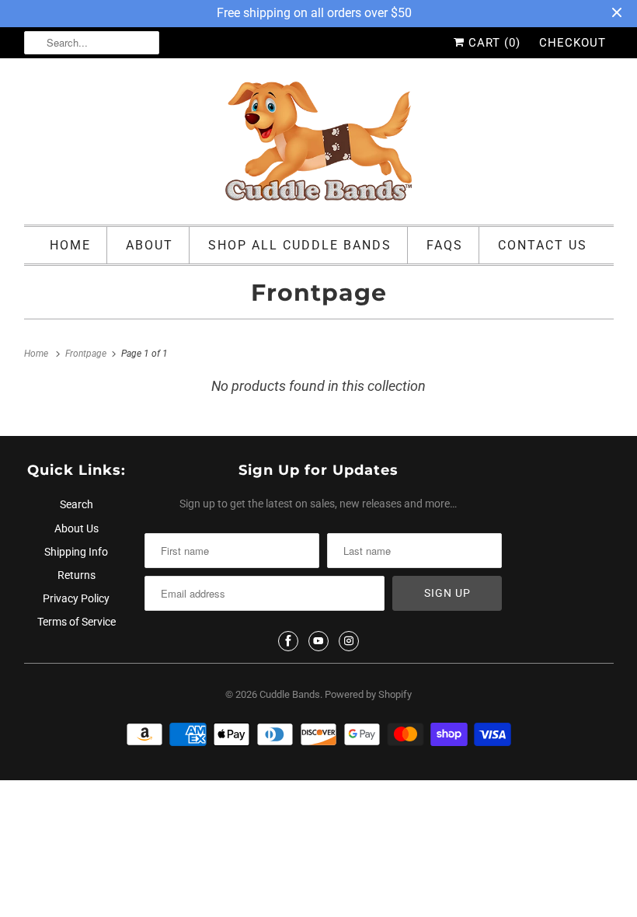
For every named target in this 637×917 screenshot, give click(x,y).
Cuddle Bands (289, 694)
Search (76, 504)
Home (70, 245)
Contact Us (542, 245)
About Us (76, 528)
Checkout (572, 43)
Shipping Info (76, 552)
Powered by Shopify (368, 694)
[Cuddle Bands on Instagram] (349, 641)
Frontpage (319, 292)
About (149, 245)
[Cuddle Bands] (319, 145)
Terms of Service (76, 621)
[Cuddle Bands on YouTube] (318, 641)
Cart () (492, 43)
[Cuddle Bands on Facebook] (288, 641)
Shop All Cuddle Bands (300, 245)
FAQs (444, 245)
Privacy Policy (76, 598)
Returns (76, 575)
